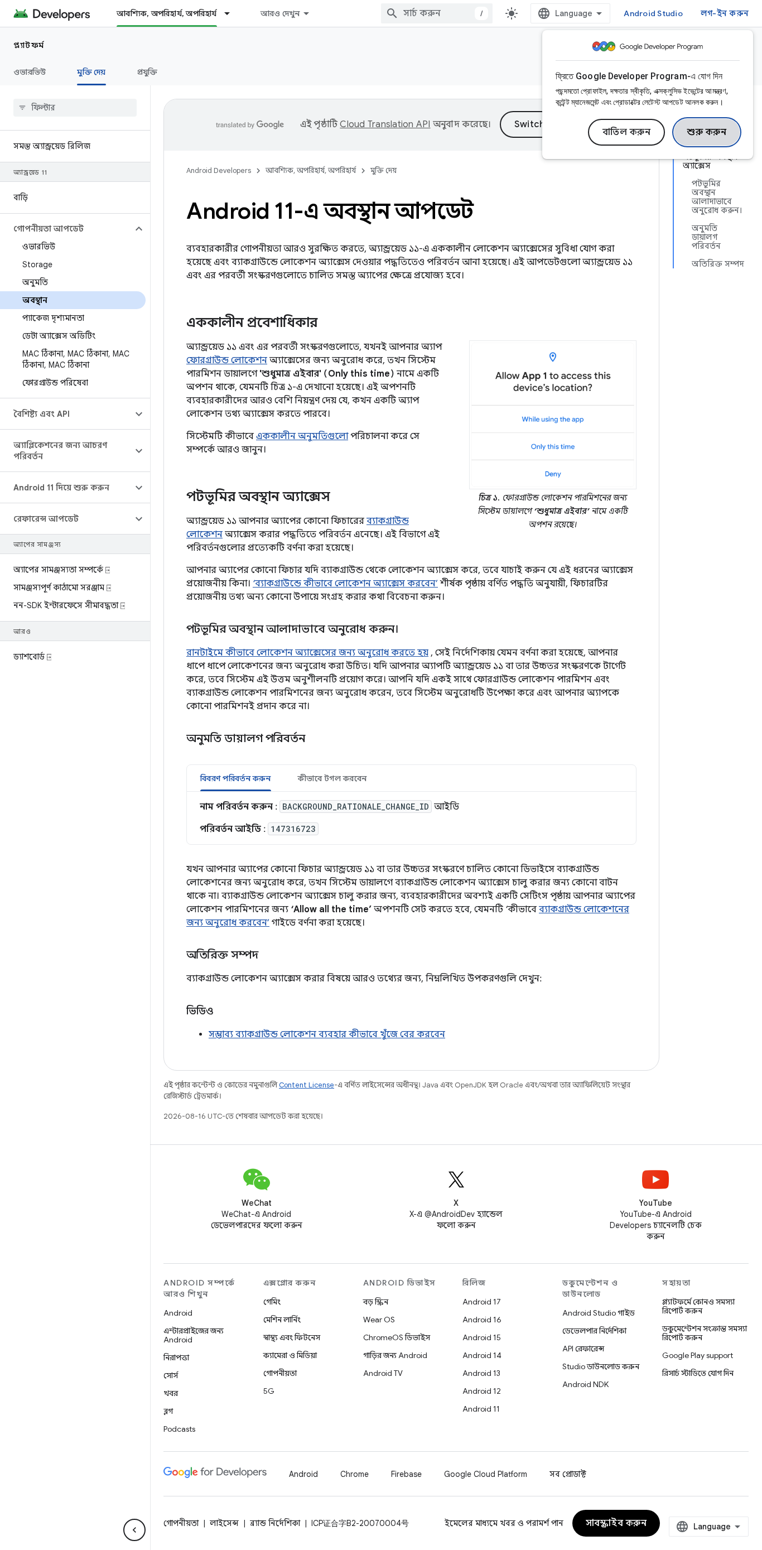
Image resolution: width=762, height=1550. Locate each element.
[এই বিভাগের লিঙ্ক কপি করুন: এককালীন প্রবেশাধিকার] (332, 323)
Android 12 (481, 1391)
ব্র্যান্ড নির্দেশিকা (275, 1523)
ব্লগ (168, 1411)
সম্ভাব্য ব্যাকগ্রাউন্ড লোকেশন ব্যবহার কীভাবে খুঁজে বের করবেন (327, 1034)
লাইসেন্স (224, 1523)
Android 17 (481, 1302)
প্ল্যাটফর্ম (29, 45)
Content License (306, 1085)
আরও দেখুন (280, 13)
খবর (170, 1393)
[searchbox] (75, 108)
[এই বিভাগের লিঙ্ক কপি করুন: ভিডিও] (225, 1012)
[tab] (235, 778)
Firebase (406, 1474)
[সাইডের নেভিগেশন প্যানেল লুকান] (134, 1530)
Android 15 (481, 1337)
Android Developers (218, 170)
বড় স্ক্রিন (375, 1302)
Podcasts (179, 1429)
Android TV (383, 1373)
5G (268, 1391)
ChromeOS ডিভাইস (396, 1337)
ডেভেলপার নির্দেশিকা (594, 1331)
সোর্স (170, 1375)
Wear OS (379, 1320)
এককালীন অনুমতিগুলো (302, 436)
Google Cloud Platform (485, 1474)
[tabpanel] (411, 818)
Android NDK (585, 1384)
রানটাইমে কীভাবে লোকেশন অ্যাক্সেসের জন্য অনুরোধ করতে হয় (307, 652)
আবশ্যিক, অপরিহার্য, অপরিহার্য (167, 13)
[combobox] (437, 13)
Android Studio (653, 13)
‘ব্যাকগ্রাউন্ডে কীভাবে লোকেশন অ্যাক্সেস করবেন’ (345, 583)
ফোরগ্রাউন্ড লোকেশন (226, 360)
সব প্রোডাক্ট (567, 1474)
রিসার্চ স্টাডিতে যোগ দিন (698, 1373)
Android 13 (481, 1373)
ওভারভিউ (29, 72)
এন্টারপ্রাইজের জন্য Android (193, 1335)
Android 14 (481, 1355)
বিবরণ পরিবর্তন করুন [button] (235, 778)
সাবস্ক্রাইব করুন (616, 1523)
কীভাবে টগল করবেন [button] (332, 778)
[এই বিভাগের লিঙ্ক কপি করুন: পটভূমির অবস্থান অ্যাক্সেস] (341, 497)
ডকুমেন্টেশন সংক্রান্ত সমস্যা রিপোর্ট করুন (704, 1332)
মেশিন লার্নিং (282, 1320)
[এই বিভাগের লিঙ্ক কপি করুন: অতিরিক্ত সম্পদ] (269, 955)
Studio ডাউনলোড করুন (600, 1366)
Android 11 (481, 1409)
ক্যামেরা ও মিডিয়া (290, 1355)
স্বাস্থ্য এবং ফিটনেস (291, 1337)
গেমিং (272, 1302)
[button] (66, 229)
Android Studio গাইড (598, 1313)
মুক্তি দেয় (91, 72)
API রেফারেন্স (583, 1349)
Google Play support (697, 1355)
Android (177, 1313)
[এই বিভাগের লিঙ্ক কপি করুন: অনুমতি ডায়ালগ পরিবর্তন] (319, 739)
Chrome (354, 1474)
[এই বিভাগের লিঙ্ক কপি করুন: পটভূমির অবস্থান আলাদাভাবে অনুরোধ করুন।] (409, 630)
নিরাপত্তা (176, 1357)
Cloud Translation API (385, 124)
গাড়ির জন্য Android (395, 1355)
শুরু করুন (706, 132)
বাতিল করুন (626, 132)
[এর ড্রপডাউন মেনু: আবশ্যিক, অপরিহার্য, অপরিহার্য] (232, 13)
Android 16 (481, 1320)
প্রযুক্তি (147, 72)
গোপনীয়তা (280, 1373)
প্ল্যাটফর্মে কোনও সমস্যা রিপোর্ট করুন (698, 1306)
